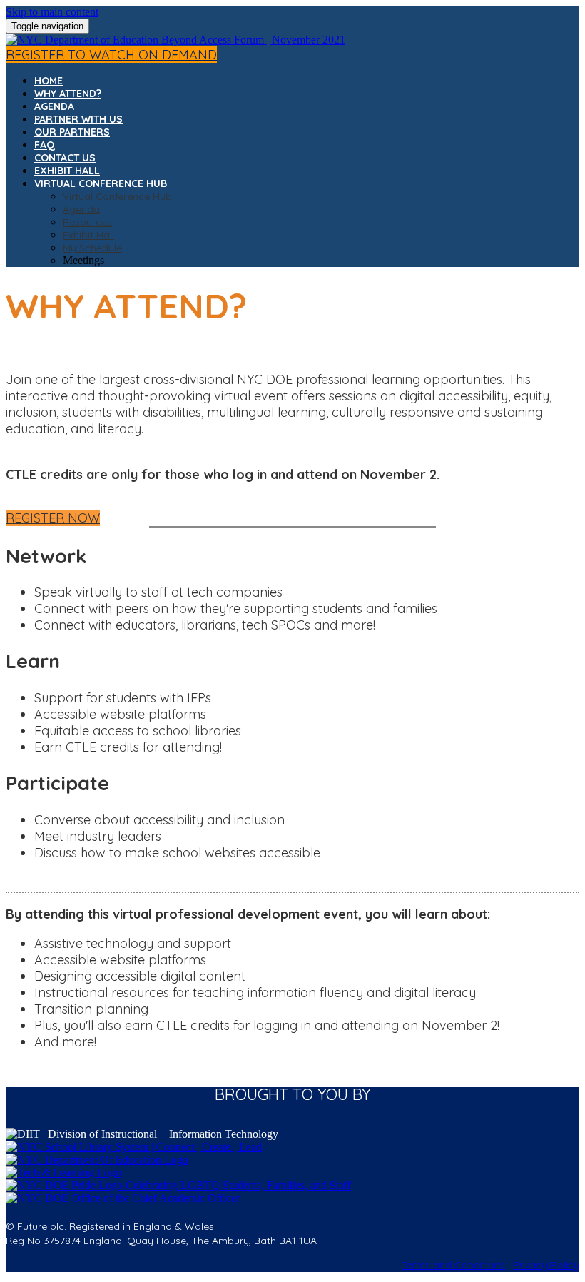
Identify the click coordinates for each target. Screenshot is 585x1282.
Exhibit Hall (67, 170)
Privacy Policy (546, 1264)
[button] (111, 54)
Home (48, 80)
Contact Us (65, 157)
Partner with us (78, 119)
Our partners (72, 132)
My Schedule (92, 247)
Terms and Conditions (453, 1264)
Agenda (54, 106)
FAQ (44, 144)
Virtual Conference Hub (100, 183)
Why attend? (67, 93)
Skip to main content (52, 12)
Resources (87, 222)
